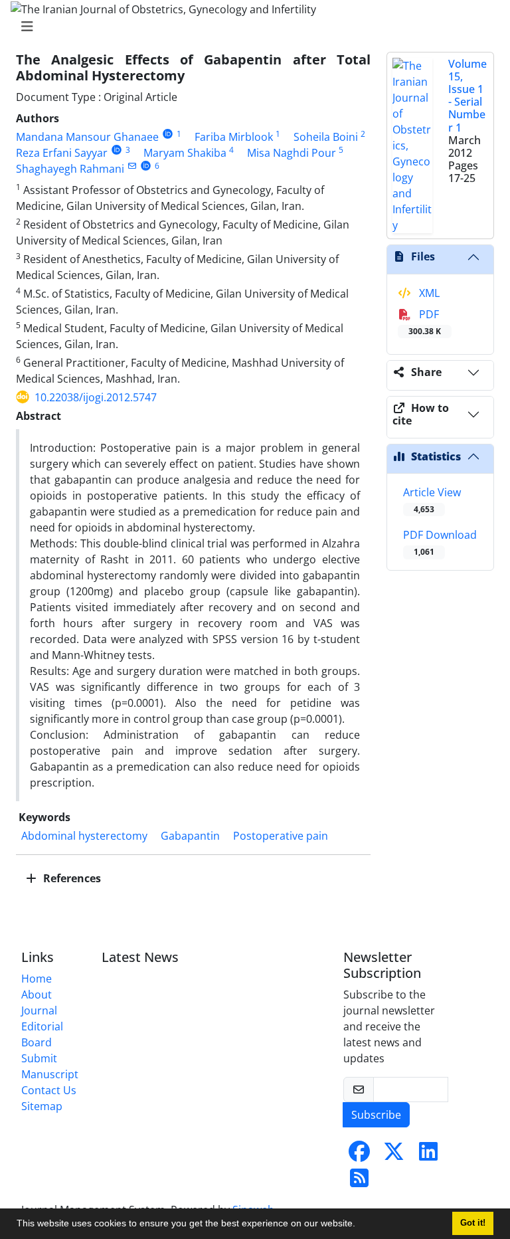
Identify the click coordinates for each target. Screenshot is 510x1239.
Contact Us (48, 1090)
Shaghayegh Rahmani (70, 168)
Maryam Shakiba (184, 152)
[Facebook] (359, 1155)
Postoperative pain (280, 835)
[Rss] (359, 1182)
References (71, 878)
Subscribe (376, 1114)
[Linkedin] (428, 1155)
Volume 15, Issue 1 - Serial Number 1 (467, 95)
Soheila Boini (326, 137)
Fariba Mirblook (234, 137)
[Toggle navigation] (251, 26)
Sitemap (41, 1106)
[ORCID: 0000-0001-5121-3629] (145, 165)
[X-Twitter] (394, 1155)
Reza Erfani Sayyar (62, 152)
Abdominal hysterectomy (84, 835)
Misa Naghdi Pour (291, 152)
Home (36, 978)
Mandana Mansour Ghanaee (87, 137)
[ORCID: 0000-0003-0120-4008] (167, 134)
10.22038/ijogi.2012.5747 (96, 397)
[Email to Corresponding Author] (132, 165)
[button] (360, 1225)
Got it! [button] (472, 1223)
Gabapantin (190, 835)
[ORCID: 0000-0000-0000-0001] (116, 149)
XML (428, 293)
